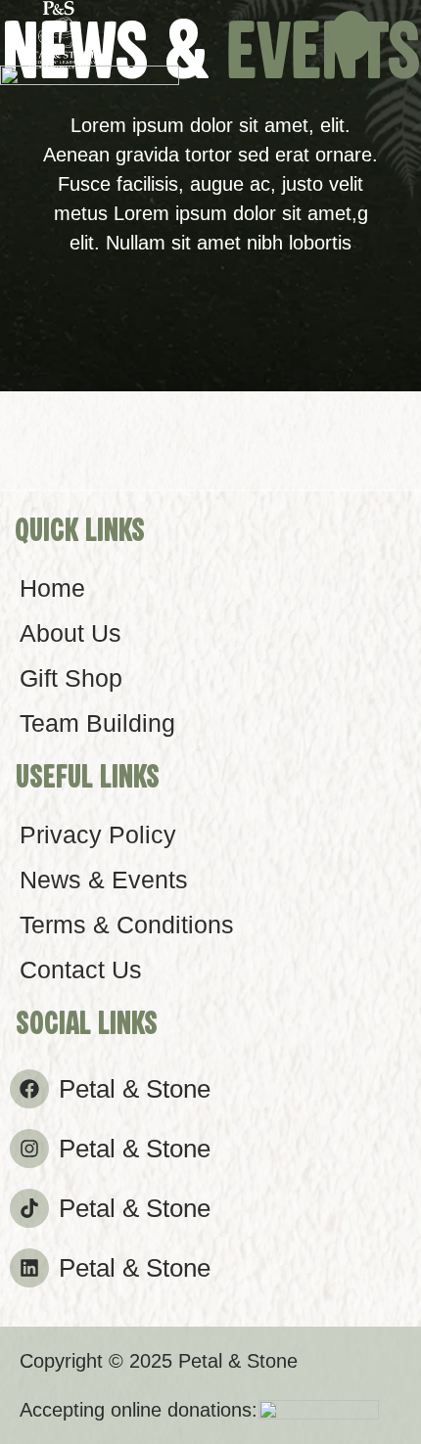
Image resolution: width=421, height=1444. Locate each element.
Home (52, 588)
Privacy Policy (98, 834)
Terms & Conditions (127, 924)
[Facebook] (29, 1088)
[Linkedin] (29, 1267)
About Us (70, 633)
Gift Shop (71, 678)
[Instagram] (29, 1148)
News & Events (104, 879)
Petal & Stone (134, 1089)
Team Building (97, 723)
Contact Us (81, 969)
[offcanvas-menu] (351, 36)
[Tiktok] (29, 1208)
